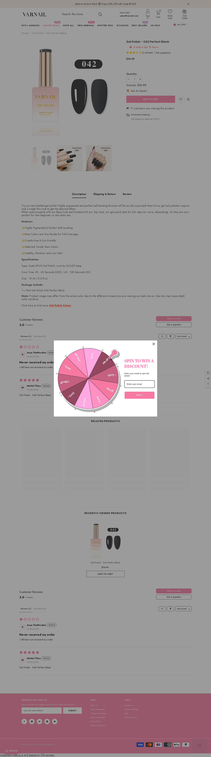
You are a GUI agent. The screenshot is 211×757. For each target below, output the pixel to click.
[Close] (153, 343)
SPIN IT (139, 395)
